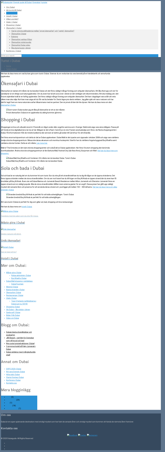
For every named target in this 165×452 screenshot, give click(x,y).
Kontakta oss (11, 383)
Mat (7, 403)
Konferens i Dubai (13, 380)
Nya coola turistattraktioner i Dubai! (20, 343)
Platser (9, 406)
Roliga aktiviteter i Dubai (21, 275)
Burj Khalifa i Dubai (18, 278)
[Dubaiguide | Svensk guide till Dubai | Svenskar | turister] (24, 2)
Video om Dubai (12, 318)
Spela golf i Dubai (13, 312)
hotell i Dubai (27, 207)
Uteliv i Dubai (11, 298)
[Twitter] (82, 435)
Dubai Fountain (17, 284)
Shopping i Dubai (13, 307)
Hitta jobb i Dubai (13, 374)
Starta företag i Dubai (15, 377)
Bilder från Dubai (13, 315)
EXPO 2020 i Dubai (13, 369)
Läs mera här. (42, 143)
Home (8, 66)
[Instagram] (92, 435)
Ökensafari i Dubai (13, 293)
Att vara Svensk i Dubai (15, 372)
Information (11, 400)
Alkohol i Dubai (12, 287)
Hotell (8, 397)
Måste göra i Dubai (13, 273)
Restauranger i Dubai (14, 295)
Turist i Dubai (11, 69)
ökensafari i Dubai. (8, 105)
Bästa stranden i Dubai (15, 290)
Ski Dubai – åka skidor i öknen (18, 310)
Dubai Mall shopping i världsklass (19, 281)
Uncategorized (12, 408)
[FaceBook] (72, 435)
